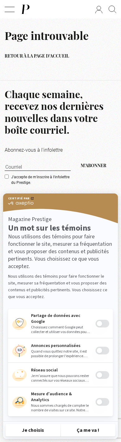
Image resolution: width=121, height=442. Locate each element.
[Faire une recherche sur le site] (112, 9)
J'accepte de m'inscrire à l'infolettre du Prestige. (40, 179)
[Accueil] (25, 9)
